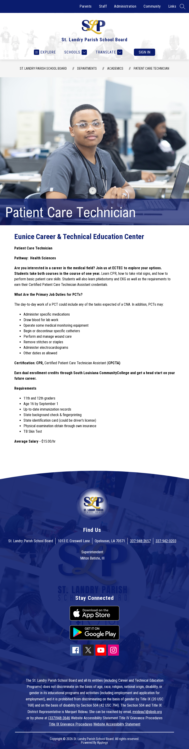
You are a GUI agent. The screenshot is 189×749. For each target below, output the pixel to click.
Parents (86, 6)
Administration (125, 6)
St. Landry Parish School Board (43, 68)
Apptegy (102, 742)
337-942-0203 (166, 541)
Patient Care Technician (151, 68)
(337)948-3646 (59, 718)
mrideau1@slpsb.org (147, 712)
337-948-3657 (140, 541)
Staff (103, 6)
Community (152, 6)
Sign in (144, 52)
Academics (115, 68)
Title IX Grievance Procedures (70, 724)
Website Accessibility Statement (116, 724)
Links (172, 6)
